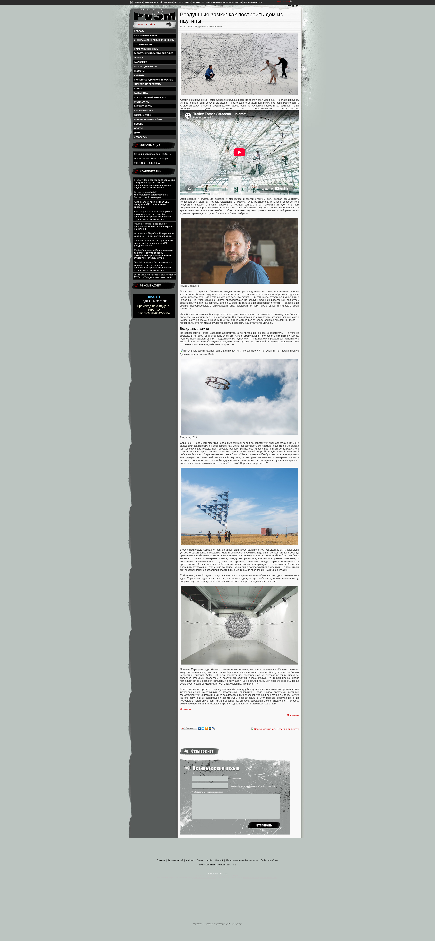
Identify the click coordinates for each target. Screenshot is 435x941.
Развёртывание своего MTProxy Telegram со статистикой (155, 276)
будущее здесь (143, 106)
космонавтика (143, 115)
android (139, 75)
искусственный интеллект (150, 97)
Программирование (146, 35)
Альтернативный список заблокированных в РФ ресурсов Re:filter (153, 243)
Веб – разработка (252, 2)
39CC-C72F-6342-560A (147, 163)
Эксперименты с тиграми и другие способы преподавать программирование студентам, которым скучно (154, 184)
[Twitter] (203, 728)
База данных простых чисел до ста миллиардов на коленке (153, 226)
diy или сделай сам (145, 66)
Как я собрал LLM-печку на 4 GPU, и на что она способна (152, 204)
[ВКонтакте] (199, 728)
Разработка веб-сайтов (148, 119)
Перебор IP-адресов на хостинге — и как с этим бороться (154, 234)
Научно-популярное (146, 49)
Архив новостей (153, 2)
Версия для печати (288, 729)
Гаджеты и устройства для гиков (153, 53)
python (138, 88)
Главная (138, 2)
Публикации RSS (207, 865)
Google (179, 2)
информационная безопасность (154, 40)
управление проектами (147, 84)
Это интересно (143, 44)
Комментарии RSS (227, 865)
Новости (139, 31)
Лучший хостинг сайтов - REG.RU (152, 154)
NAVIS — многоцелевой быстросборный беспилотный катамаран (151, 195)
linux (137, 133)
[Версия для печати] (263, 729)
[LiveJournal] (213, 728)
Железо (138, 128)
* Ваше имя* (236, 778)
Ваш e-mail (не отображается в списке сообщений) (253, 786)
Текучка (138, 58)
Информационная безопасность (224, 2)
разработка (141, 93)
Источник (185, 709)
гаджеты (139, 71)
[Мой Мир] (210, 728)
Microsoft (198, 2)
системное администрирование (153, 80)
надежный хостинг (154, 299)
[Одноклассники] (206, 728)
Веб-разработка (143, 111)
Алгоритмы (140, 137)
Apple (188, 2)
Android (168, 2)
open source (141, 102)
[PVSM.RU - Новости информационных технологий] (154, 16)
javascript (140, 62)
